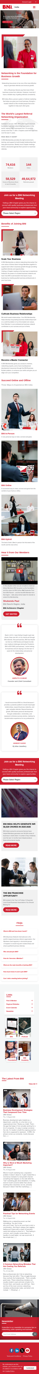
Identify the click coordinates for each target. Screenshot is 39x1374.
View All (32, 1084)
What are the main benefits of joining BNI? (17, 965)
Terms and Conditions (14, 1356)
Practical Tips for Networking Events (19, 1213)
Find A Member (11, 1001)
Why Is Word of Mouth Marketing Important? (17, 1163)
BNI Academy (25, 1059)
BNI (11, 1036)
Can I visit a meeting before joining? (15, 978)
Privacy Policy (27, 1356)
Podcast (25, 1036)
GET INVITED (11, 614)
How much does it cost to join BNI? (15, 972)
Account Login (26, 2)
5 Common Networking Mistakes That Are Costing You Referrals (19, 1265)
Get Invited (7, 21)
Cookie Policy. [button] (10, 1371)
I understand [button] (30, 1368)
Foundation (12, 1060)
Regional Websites (12, 1004)
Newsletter (10, 1011)
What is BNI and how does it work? (15, 931)
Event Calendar (11, 1008)
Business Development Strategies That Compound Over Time (17, 1111)
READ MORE (11, 845)
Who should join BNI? (10, 952)
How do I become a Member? (13, 958)
